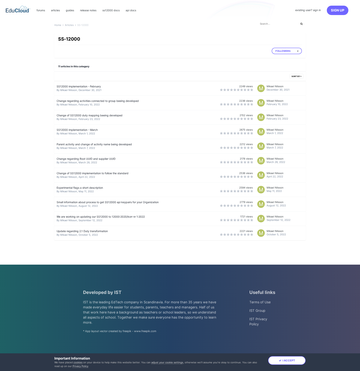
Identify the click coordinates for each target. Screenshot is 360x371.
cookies (78, 362)
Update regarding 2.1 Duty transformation (82, 231)
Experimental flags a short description (80, 187)
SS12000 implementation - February (79, 86)
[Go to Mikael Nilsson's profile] (261, 88)
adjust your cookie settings (167, 362)
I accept (288, 360)
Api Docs (131, 10)
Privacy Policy (80, 366)
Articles (55, 10)
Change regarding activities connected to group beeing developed (98, 100)
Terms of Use (260, 302)
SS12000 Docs (111, 10)
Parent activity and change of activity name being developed (94, 144)
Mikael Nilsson (68, 90)
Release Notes (88, 10)
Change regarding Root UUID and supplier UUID (86, 158)
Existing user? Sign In (308, 10)
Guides (70, 10)
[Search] (301, 24)
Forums (41, 10)
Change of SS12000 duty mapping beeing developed (89, 115)
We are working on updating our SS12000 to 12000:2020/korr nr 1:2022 (101, 216)
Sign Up (337, 10)
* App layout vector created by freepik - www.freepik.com (119, 331)
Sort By (296, 76)
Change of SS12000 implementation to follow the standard (92, 173)
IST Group (257, 311)
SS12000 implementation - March (77, 129)
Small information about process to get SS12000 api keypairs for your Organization (108, 202)
